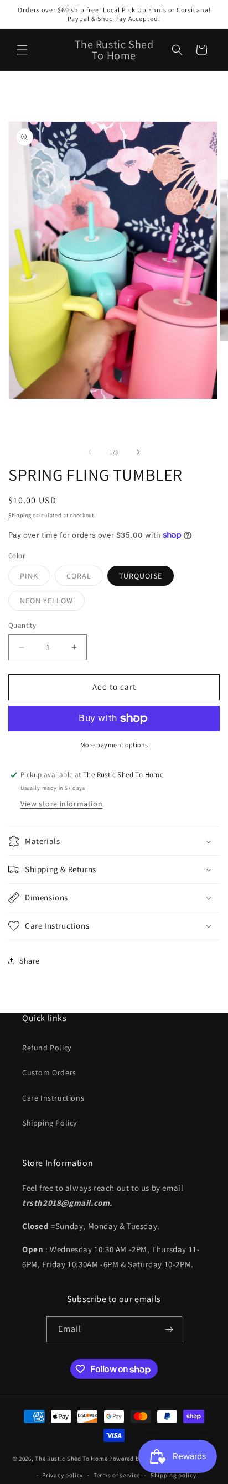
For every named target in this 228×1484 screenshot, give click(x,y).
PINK (35, 578)
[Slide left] (89, 452)
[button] (22, 50)
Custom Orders (49, 1072)
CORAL (84, 578)
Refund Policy (46, 1048)
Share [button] (29, 961)
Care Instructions (53, 1098)
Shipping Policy (49, 1123)
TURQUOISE (140, 576)
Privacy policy (62, 1475)
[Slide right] (138, 452)
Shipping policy (173, 1475)
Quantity (22, 625)
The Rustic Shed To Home (71, 1458)
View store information (61, 804)
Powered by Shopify (137, 1458)
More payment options (114, 745)
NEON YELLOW (52, 603)
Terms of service (117, 1475)
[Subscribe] (169, 1329)
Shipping (20, 515)
